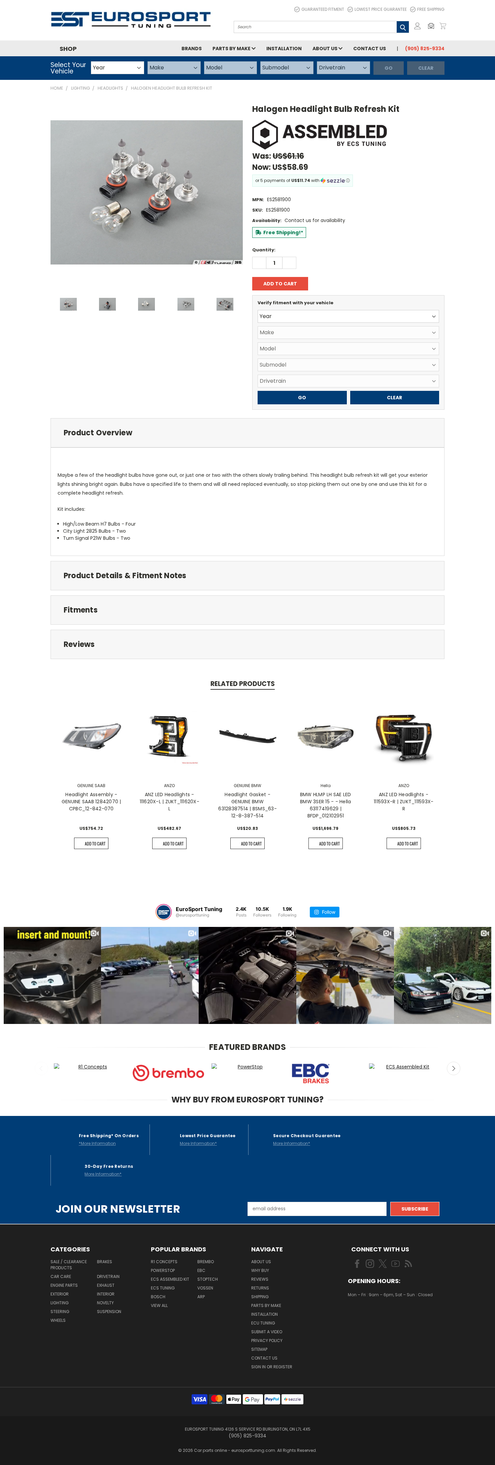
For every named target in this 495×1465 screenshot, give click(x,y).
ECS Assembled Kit (170, 1279)
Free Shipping (430, 9)
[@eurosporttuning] (163, 912)
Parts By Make (266, 1305)
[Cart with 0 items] (442, 26)
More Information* (198, 1143)
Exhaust (105, 1285)
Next (453, 1068)
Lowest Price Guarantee (381, 9)
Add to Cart (95, 843)
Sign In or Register (271, 1367)
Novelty (105, 1303)
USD (370, 1314)
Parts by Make (232, 48)
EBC (201, 1270)
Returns (260, 1288)
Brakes (104, 1262)
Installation (284, 48)
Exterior (60, 1294)
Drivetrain (108, 1276)
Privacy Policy (267, 1340)
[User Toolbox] (417, 26)
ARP (201, 1297)
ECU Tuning (263, 1323)
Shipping (260, 1297)
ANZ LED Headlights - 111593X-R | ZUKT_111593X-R (403, 801)
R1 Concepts (164, 1262)
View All (159, 1305)
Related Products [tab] (242, 683)
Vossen (205, 1288)
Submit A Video (266, 1332)
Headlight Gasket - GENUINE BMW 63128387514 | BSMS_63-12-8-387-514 (247, 805)
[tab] (247, 432)
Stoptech (207, 1279)
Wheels (58, 1320)
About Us (325, 48)
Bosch (158, 1297)
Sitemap (259, 1349)
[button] (433, 26)
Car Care (61, 1276)
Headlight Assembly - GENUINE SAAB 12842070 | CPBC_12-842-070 (91, 801)
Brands (192, 48)
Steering (60, 1311)
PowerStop (163, 1270)
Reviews (259, 1279)
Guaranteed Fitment (322, 9)
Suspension (109, 1311)
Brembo (205, 1262)
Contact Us (369, 48)
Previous (41, 1068)
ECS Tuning (163, 1288)
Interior (105, 1294)
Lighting (60, 1303)
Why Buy (260, 1270)
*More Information (97, 1143)
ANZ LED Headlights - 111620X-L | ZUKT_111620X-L (169, 801)
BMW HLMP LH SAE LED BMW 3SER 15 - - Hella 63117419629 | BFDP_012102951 (325, 805)
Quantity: (263, 250)
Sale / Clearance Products (69, 1265)
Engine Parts (64, 1285)
